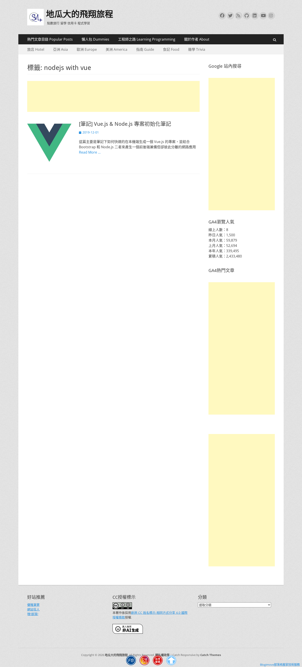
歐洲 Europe (87, 49)
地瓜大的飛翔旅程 (79, 14)
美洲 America (116, 49)
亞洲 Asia (60, 49)
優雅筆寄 (33, 605)
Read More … (90, 152)
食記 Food (171, 49)
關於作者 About (196, 39)
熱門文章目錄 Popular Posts (50, 39)
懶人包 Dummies (95, 39)
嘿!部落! (32, 614)
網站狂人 (33, 609)
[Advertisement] (113, 96)
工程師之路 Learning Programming (146, 39)
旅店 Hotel (35, 49)
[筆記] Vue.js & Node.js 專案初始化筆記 (125, 124)
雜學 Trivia (196, 49)
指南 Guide (145, 49)
